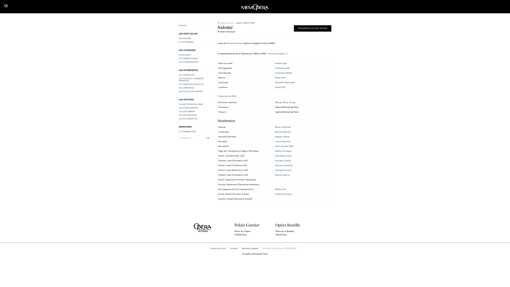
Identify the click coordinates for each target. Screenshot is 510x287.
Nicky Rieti (280, 78)
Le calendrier (186, 42)
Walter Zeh (280, 189)
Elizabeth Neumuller (285, 82)
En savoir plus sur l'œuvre (312, 28)
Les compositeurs (188, 59)
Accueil (183, 26)
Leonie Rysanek (282, 141)
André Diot (280, 87)
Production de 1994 (227, 96)
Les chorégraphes (189, 62)
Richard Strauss (226, 32)
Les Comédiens (186, 88)
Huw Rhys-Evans (283, 156)
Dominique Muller (283, 73)
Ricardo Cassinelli (284, 165)
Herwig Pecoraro (283, 170)
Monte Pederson (283, 132)
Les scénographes (188, 108)
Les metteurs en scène (191, 104)
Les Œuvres (185, 55)
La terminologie (187, 132)
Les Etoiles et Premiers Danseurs (191, 80)
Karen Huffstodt (283, 127)
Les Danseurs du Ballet (191, 84)
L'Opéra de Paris (218, 248)
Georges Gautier (283, 161)
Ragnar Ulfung (282, 137)
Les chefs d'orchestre (191, 91)
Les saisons (185, 38)
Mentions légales (250, 248)
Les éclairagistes (188, 119)
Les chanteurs (186, 75)
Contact (234, 248)
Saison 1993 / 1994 (245, 23)
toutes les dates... (277, 54)
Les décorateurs (188, 115)
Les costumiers (187, 112)
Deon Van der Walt (284, 146)
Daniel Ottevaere (283, 194)
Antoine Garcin (282, 175)
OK (207, 138)
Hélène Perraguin (283, 151)
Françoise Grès (282, 68)
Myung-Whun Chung (285, 102)
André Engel (281, 63)
